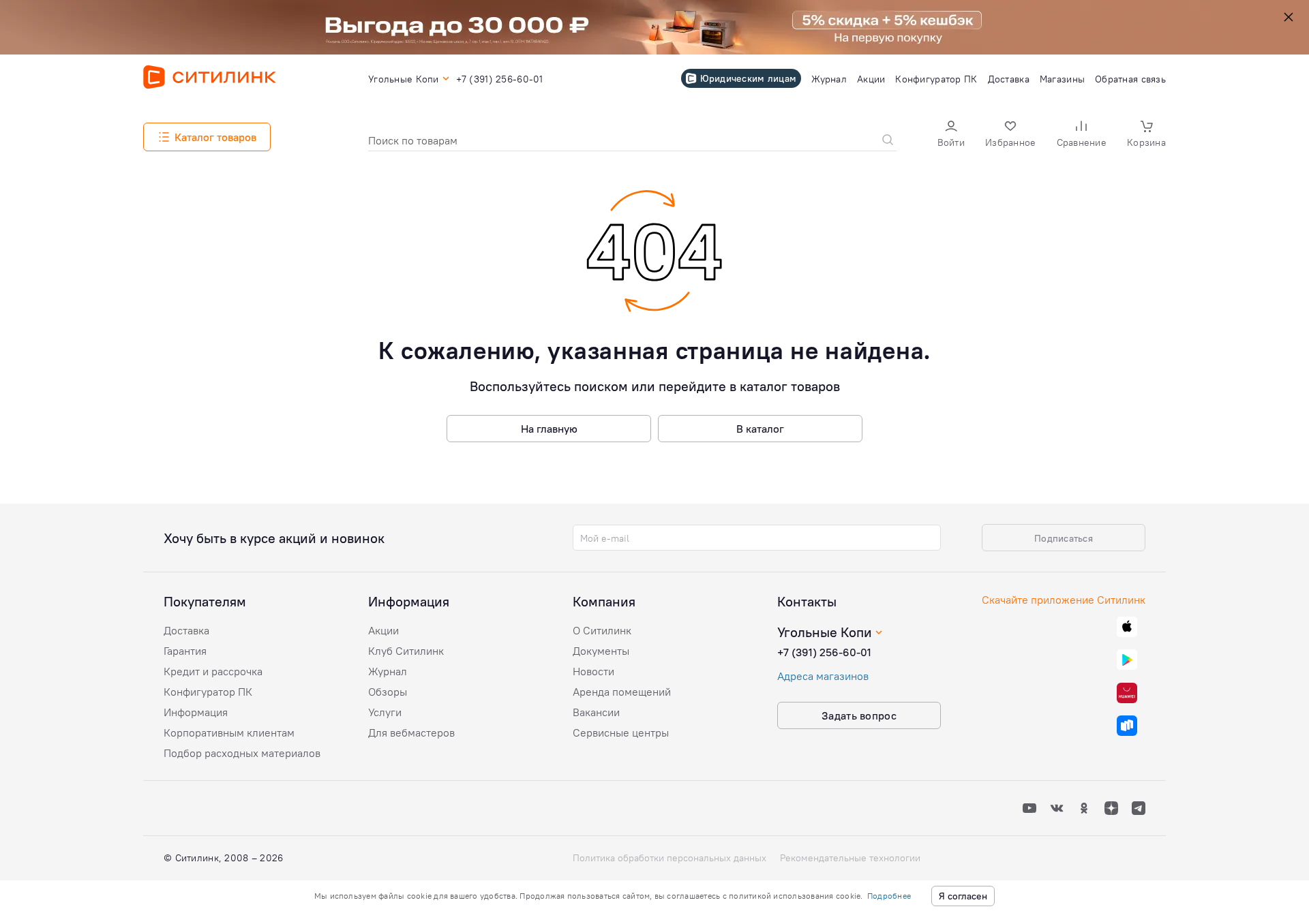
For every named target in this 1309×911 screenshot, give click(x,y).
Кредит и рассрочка (213, 671)
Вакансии (596, 712)
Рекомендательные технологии (850, 858)
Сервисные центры (621, 732)
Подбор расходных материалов (242, 753)
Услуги (385, 712)
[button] (951, 135)
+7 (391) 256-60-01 (824, 652)
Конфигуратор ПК (208, 691)
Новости (593, 671)
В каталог (760, 428)
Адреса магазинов (823, 676)
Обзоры (387, 691)
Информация (196, 712)
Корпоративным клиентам (229, 732)
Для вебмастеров (411, 732)
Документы (601, 651)
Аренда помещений (622, 691)
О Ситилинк (602, 630)
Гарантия (185, 651)
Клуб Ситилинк (406, 651)
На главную (549, 428)
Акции (383, 630)
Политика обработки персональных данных (669, 858)
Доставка (186, 630)
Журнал (387, 671)
